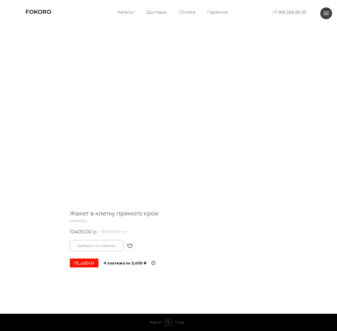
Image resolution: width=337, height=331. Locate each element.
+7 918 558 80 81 (289, 12)
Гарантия (217, 12)
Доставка (157, 12)
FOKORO (38, 11)
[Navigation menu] (326, 13)
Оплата (187, 12)
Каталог (126, 12)
